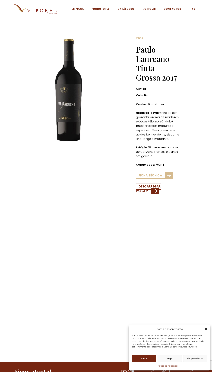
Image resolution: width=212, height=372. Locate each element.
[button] (205, 329)
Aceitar (144, 358)
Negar (170, 358)
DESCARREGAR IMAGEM (148, 188)
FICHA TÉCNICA (150, 175)
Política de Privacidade (168, 366)
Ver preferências (195, 358)
